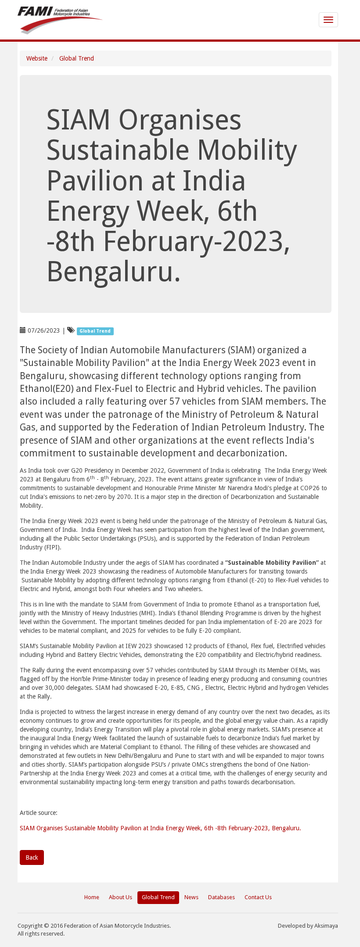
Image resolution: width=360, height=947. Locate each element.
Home (91, 897)
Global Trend (76, 58)
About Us (120, 897)
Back (31, 857)
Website (36, 58)
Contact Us (258, 897)
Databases (221, 897)
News (191, 897)
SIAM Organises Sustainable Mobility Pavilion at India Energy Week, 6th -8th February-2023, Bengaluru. (160, 828)
